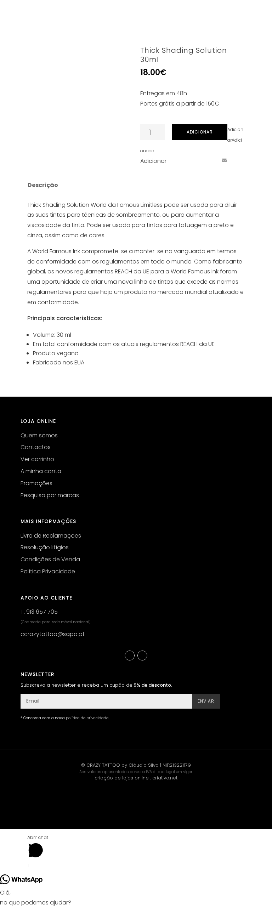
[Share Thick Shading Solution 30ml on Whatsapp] (237, 160)
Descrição (43, 185)
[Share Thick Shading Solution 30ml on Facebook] (184, 160)
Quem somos (39, 435)
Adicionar (200, 132)
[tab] (42, 185)
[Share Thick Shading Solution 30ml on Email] (224, 160)
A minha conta (41, 471)
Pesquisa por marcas (50, 495)
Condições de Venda (50, 559)
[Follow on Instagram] (142, 655)
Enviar (206, 701)
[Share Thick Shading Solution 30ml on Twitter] (198, 160)
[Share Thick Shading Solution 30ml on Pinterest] (211, 160)
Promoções (36, 483)
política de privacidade (87, 718)
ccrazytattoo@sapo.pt (53, 634)
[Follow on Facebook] (130, 655)
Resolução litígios (45, 547)
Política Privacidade (48, 571)
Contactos (36, 447)
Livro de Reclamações (51, 536)
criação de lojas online (122, 777)
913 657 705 (42, 612)
